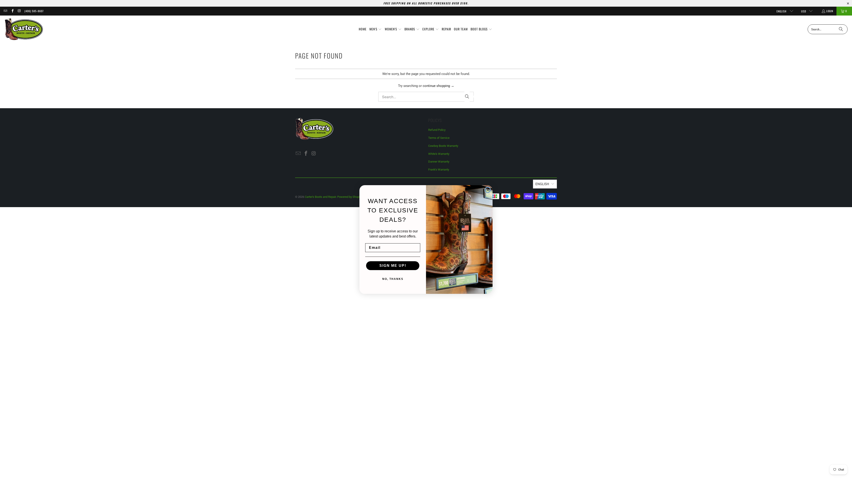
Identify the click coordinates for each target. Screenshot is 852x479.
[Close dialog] (487, 190)
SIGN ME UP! (392, 265)
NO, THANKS (392, 279)
